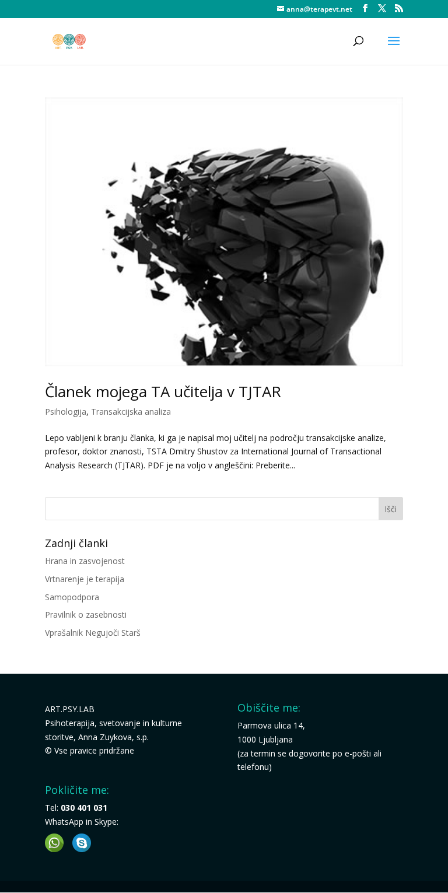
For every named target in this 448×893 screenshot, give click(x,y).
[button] (54, 843)
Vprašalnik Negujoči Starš (93, 632)
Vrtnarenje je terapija (84, 578)
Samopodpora (72, 597)
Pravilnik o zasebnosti (86, 614)
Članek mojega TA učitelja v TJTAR (163, 391)
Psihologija (65, 411)
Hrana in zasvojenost (85, 560)
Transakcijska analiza (131, 411)
